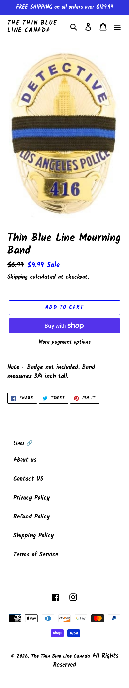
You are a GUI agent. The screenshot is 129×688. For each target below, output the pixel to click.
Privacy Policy (31, 498)
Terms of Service (35, 555)
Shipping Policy (33, 536)
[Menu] (117, 27)
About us (24, 460)
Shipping (17, 277)
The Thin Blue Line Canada (32, 27)
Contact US (28, 479)
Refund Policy (31, 517)
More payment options (65, 342)
